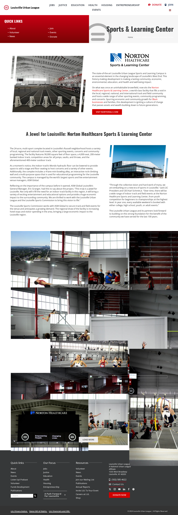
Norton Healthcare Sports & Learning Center (125, 89)
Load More (88, 439)
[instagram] (115, 489)
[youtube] (119, 489)
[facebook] (129, 489)
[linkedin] (124, 489)
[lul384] (6, 5)
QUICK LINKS (13, 21)
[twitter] (110, 489)
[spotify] (133, 489)
